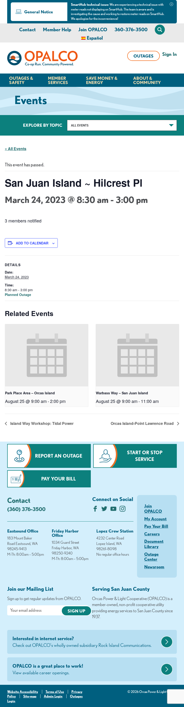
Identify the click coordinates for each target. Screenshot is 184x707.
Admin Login (53, 696)
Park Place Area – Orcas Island (30, 392)
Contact (27, 29)
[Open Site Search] (160, 30)
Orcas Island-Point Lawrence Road (143, 423)
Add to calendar (32, 243)
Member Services (58, 80)
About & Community (147, 80)
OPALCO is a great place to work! (47, 669)
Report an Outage (58, 456)
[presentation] (46, 355)
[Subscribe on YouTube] (113, 510)
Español (95, 38)
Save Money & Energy (101, 80)
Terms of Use (55, 692)
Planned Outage (18, 294)
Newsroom (154, 566)
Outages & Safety (21, 80)
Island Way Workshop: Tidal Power (41, 423)
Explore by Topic (42, 125)
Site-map (29, 696)
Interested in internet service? (82, 642)
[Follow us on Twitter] (104, 510)
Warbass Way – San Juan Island (122, 392)
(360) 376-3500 (26, 509)
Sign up (76, 610)
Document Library (153, 544)
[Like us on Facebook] (95, 510)
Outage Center (151, 557)
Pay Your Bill (58, 478)
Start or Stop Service (144, 456)
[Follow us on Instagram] (123, 510)
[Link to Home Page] (42, 59)
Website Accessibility (22, 692)
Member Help (57, 29)
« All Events (15, 148)
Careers (152, 533)
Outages (143, 55)
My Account (155, 518)
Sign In (169, 54)
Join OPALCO (92, 29)
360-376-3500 (131, 29)
